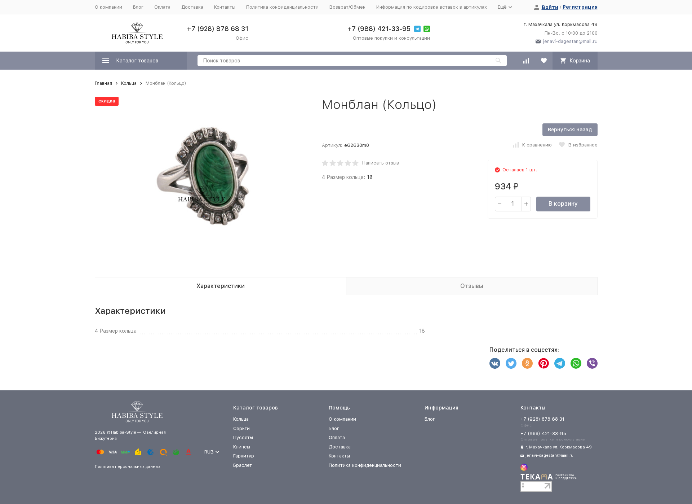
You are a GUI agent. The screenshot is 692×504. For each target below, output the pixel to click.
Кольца (129, 83)
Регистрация (580, 7)
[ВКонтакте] (494, 363)
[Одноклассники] (527, 363)
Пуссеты (243, 437)
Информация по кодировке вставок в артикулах (431, 7)
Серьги (241, 428)
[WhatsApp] (576, 363)
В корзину (563, 203)
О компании (108, 7)
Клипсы (241, 447)
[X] (511, 363)
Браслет (242, 465)
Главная (103, 83)
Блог (138, 7)
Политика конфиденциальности (282, 7)
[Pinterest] (543, 363)
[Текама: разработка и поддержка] (548, 478)
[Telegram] (559, 363)
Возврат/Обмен (347, 7)
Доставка (192, 7)
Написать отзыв (380, 163)
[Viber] (592, 363)
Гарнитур (243, 456)
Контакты (224, 7)
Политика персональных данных (127, 466)
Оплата (162, 7)
